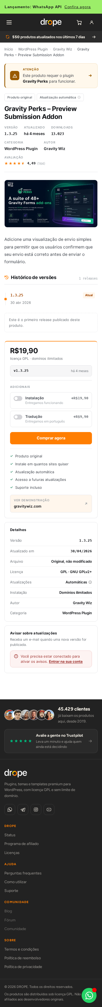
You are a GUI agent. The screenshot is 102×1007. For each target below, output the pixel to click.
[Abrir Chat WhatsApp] (89, 995)
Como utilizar (15, 882)
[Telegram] (22, 809)
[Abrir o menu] (9, 22)
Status (10, 835)
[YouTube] (49, 809)
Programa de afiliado (21, 843)
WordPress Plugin (33, 49)
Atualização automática (58, 97)
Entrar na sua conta (66, 661)
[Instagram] (35, 809)
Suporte (11, 890)
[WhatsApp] (9, 809)
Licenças (12, 852)
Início (8, 49)
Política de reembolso (22, 958)
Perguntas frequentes (23, 873)
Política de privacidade (23, 966)
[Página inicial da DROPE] (51, 22)
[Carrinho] (79, 22)
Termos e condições (21, 949)
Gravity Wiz (62, 49)
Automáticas (76, 582)
